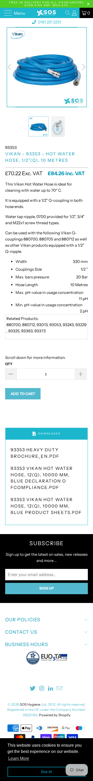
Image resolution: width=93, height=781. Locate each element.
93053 (55, 324)
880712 (67, 239)
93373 (40, 330)
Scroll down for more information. (35, 357)
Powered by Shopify (55, 715)
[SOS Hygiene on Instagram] (42, 689)
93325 (13, 330)
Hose (48, 184)
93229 (80, 324)
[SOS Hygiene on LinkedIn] (51, 689)
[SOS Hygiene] (46, 13)
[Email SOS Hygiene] (60, 689)
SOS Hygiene (30, 704)
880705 (46, 239)
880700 (30, 239)
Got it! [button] (46, 772)
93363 (27, 330)
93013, (43, 324)
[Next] (83, 67)
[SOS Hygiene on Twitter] (33, 689)
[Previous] (10, 67)
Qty (8, 364)
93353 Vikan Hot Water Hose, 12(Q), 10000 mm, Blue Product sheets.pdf (46, 506)
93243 (68, 324)
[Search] (68, 13)
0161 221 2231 (49, 22)
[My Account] (74, 13)
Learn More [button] (18, 758)
